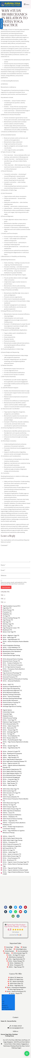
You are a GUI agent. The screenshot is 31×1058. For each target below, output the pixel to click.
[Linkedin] (25, 911)
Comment (4, 545)
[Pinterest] (25, 907)
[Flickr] (20, 907)
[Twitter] (15, 907)
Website (3, 575)
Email (3, 570)
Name (3, 565)
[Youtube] (20, 911)
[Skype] (10, 911)
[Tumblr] (5, 911)
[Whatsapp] (15, 911)
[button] (26, 1053)
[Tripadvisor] (13, 916)
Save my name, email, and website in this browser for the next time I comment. (14, 583)
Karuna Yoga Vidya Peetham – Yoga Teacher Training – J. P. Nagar (15, 926)
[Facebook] (5, 907)
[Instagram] (10, 907)
